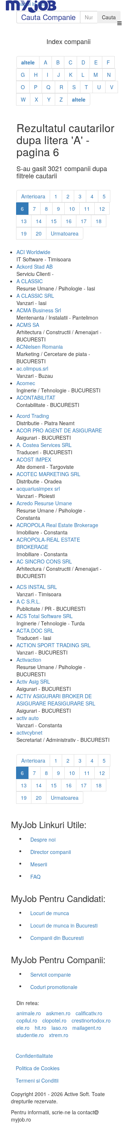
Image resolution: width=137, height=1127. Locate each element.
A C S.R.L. (28, 601)
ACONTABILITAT (36, 397)
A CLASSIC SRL (35, 295)
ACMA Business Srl (38, 310)
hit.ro (40, 1027)
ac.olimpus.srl (32, 368)
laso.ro (59, 1027)
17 (84, 221)
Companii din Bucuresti (57, 937)
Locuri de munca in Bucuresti (64, 925)
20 (39, 233)
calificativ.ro (89, 1013)
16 (69, 221)
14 (39, 221)
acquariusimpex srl (38, 488)
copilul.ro (26, 1020)
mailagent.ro (86, 1027)
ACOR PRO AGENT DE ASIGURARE (59, 430)
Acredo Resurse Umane (44, 503)
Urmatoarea (65, 233)
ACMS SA (27, 324)
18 (99, 221)
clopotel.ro (54, 1020)
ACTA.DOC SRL (35, 630)
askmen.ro (58, 1013)
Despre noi (43, 839)
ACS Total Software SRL (44, 616)
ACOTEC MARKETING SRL (48, 474)
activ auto (27, 717)
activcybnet (29, 732)
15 (54, 221)
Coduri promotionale (53, 986)
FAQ (35, 876)
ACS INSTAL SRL (36, 586)
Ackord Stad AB (34, 266)
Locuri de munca (49, 913)
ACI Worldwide (33, 252)
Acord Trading (32, 415)
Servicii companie (50, 974)
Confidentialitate (34, 1055)
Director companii (50, 851)
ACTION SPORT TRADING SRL (53, 645)
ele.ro (23, 1027)
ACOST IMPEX (33, 459)
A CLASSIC (29, 281)
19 (24, 233)
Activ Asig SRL (33, 681)
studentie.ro (30, 1035)
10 (72, 208)
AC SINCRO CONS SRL (44, 561)
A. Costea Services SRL (44, 444)
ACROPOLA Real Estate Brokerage (57, 525)
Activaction (28, 659)
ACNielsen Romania (39, 346)
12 (102, 208)
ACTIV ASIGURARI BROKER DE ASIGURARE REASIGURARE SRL (55, 699)
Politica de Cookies (38, 1068)
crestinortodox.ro (91, 1020)
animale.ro (28, 1013)
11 (87, 208)
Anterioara (33, 196)
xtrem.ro (58, 1035)
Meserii (38, 864)
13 (24, 221)
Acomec (25, 383)
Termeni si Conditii (37, 1080)
